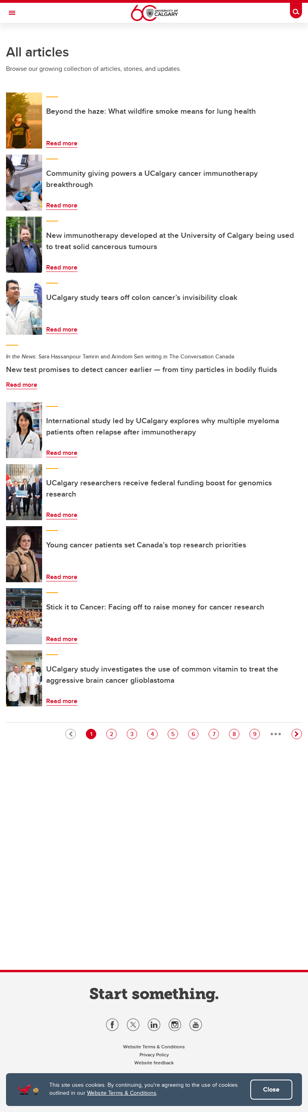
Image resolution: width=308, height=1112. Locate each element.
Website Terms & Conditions (121, 1093)
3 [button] (133, 734)
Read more (61, 143)
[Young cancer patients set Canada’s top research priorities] (24, 554)
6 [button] (195, 734)
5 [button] (174, 734)
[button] (297, 734)
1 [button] (93, 734)
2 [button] (113, 734)
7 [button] (215, 734)
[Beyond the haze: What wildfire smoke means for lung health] (24, 120)
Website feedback (154, 1062)
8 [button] (235, 734)
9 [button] (256, 734)
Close (271, 1089)
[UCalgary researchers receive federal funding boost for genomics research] (24, 492)
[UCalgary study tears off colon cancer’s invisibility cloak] (24, 307)
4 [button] (154, 734)
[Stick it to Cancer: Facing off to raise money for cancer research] (24, 616)
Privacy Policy (154, 1054)
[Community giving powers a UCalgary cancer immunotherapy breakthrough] (24, 183)
